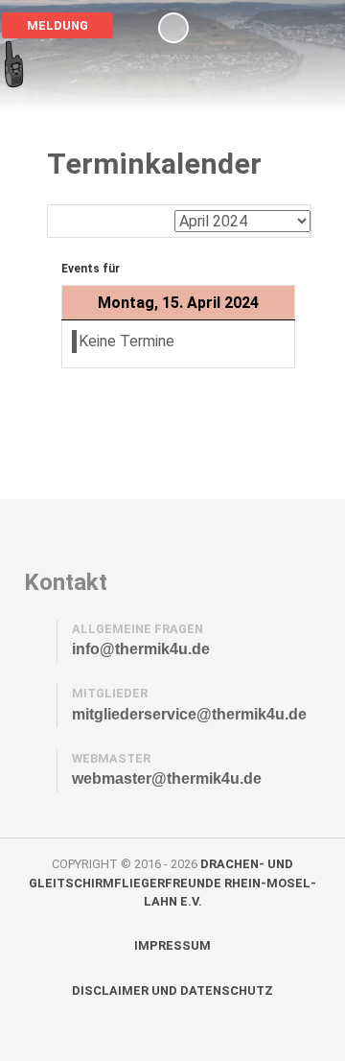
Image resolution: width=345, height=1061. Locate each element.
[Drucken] (304, 177)
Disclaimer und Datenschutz (172, 990)
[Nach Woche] (111, 220)
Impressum (172, 945)
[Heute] (153, 220)
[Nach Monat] (69, 220)
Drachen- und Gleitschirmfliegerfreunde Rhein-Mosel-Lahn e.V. (172, 882)
